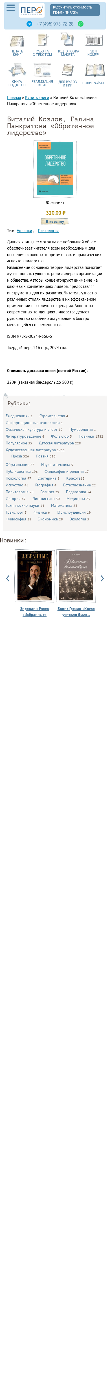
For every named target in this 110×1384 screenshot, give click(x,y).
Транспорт (16, 512)
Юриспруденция (74, 512)
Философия (18, 519)
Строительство (53, 415)
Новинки (91, 436)
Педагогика (78, 491)
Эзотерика (49, 478)
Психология (18, 478)
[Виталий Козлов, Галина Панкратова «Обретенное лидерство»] (55, 193)
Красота (75, 478)
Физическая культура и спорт (34, 429)
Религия (49, 491)
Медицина (78, 498)
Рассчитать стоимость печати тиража (73, 10)
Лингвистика (46, 498)
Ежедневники (19, 415)
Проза (20, 456)
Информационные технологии (34, 422)
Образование (20, 464)
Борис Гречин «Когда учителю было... (76, 611)
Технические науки (25, 505)
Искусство (17, 485)
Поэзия (46, 456)
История (16, 498)
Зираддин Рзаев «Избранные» (34, 611)
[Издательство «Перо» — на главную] (32, 10)
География (45, 485)
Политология (20, 491)
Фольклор (61, 436)
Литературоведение (25, 436)
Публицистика (22, 471)
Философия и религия (67, 471)
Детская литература (60, 443)
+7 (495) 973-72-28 (55, 24)
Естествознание (79, 485)
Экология (79, 519)
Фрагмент (55, 202)
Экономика (50, 519)
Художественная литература (35, 449)
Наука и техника (57, 464)
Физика (42, 512)
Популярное (19, 443)
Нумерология (82, 429)
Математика (64, 505)
